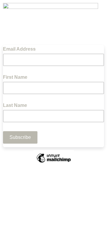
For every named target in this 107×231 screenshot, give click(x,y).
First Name (15, 77)
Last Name (15, 105)
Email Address (21, 48)
